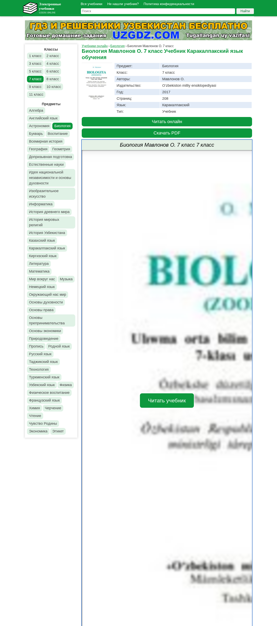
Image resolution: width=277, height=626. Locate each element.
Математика (39, 271)
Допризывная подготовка (50, 157)
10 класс (53, 87)
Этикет (58, 431)
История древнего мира (49, 212)
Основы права (41, 310)
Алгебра (36, 110)
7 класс (35, 79)
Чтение (35, 416)
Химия (34, 408)
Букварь (36, 134)
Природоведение (43, 339)
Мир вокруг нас (42, 279)
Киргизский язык (43, 256)
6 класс (52, 71)
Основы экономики (45, 331)
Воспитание (58, 134)
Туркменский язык (44, 377)
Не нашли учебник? (123, 4)
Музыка (66, 279)
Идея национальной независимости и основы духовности (50, 177)
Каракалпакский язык (47, 248)
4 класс (52, 64)
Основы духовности (46, 302)
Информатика (41, 204)
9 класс (35, 87)
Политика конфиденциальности (169, 4)
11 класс (36, 94)
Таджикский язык (43, 362)
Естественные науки (46, 164)
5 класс (35, 71)
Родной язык (59, 346)
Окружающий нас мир (47, 294)
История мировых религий (44, 222)
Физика (66, 385)
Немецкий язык (42, 287)
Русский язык (40, 354)
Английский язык (43, 118)
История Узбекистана (47, 233)
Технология (39, 369)
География (38, 149)
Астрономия (39, 126)
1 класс (35, 56)
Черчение (53, 408)
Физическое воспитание (49, 393)
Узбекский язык (42, 385)
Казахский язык (42, 240)
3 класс (35, 64)
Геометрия (61, 149)
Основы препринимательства (47, 320)
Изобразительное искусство (44, 193)
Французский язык (44, 400)
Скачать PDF (167, 132)
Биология (62, 126)
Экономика (38, 431)
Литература (39, 264)
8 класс (52, 79)
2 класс (52, 56)
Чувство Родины (43, 423)
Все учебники (91, 4)
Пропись (36, 346)
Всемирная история (45, 141)
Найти (245, 11)
